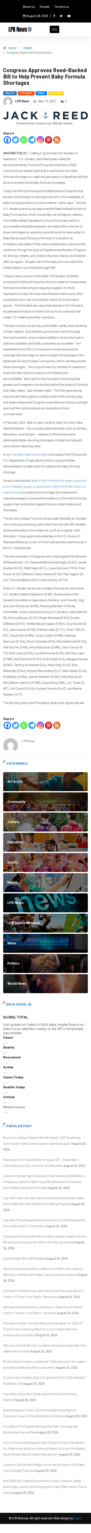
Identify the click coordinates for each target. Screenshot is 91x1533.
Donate (45, 6)
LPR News (26, 93)
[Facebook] (54, 16)
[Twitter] (61, 16)
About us (29, 6)
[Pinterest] (48, 140)
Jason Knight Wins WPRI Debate (24, 1258)
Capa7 (77, 1518)
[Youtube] (69, 16)
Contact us (61, 6)
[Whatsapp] (24, 140)
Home (12, 48)
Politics (56, 93)
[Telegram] (32, 140)
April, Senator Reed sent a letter (26, 454)
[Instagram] (40, 140)
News (41, 93)
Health (27, 48)
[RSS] (57, 140)
